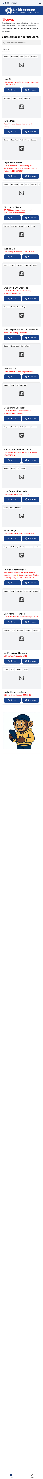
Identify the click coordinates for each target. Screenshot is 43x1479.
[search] (23, 42)
